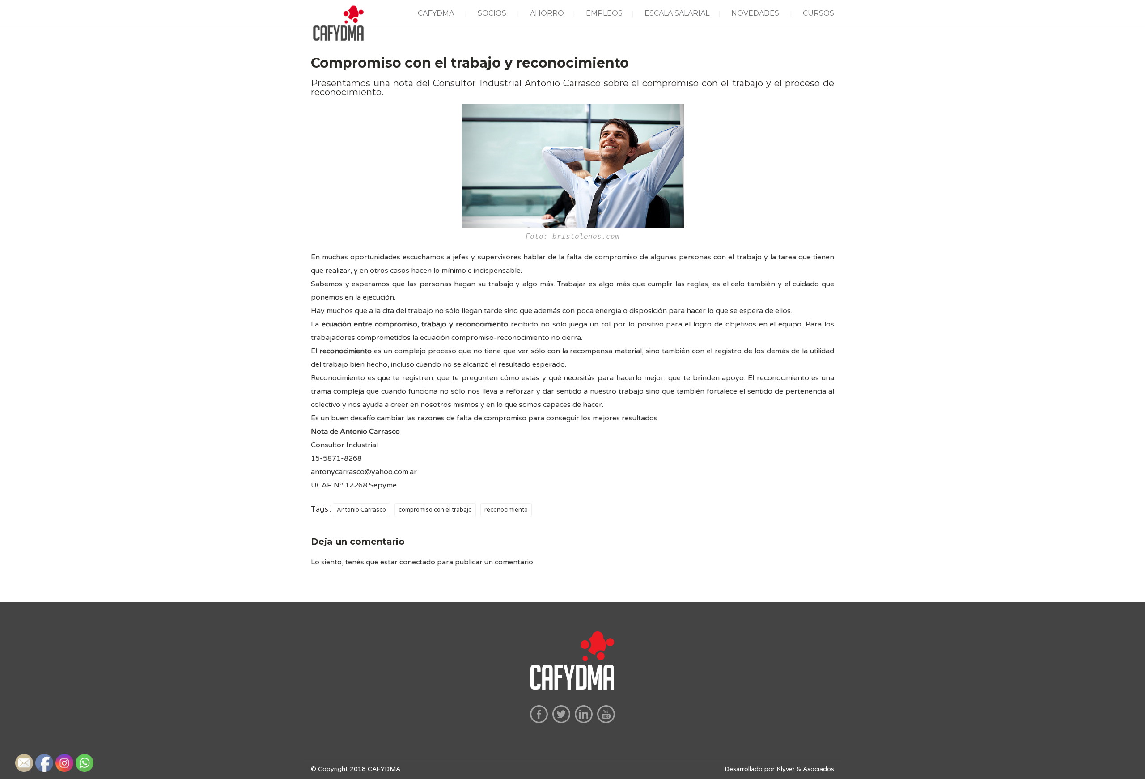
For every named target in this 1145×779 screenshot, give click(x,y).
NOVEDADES (755, 13)
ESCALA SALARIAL (677, 13)
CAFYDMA (436, 13)
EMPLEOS (604, 13)
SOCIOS (492, 13)
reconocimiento (506, 509)
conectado (417, 562)
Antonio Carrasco (361, 509)
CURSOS (818, 13)
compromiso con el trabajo (435, 509)
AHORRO (547, 13)
